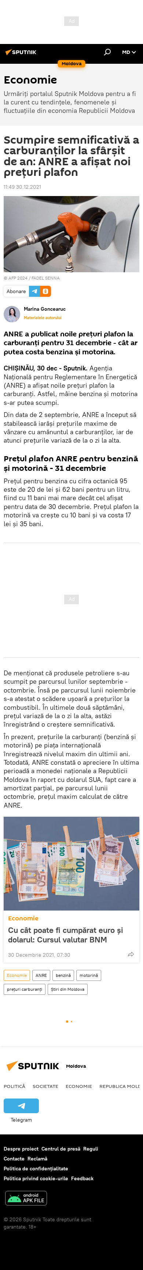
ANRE (41, 975)
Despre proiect (21, 1148)
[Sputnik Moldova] (22, 55)
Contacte (14, 1158)
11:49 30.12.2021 (22, 187)
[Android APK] (26, 1199)
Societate (45, 1086)
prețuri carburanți (24, 989)
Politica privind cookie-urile (36, 1178)
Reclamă (37, 1158)
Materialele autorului (43, 317)
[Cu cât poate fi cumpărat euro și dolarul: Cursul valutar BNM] (71, 864)
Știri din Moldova (67, 989)
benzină (63, 975)
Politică (14, 1086)
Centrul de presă (60, 1148)
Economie (23, 918)
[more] (131, 954)
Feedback (82, 1178)
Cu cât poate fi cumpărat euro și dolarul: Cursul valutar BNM (65, 934)
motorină (89, 975)
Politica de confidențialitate (36, 1168)
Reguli (90, 1148)
